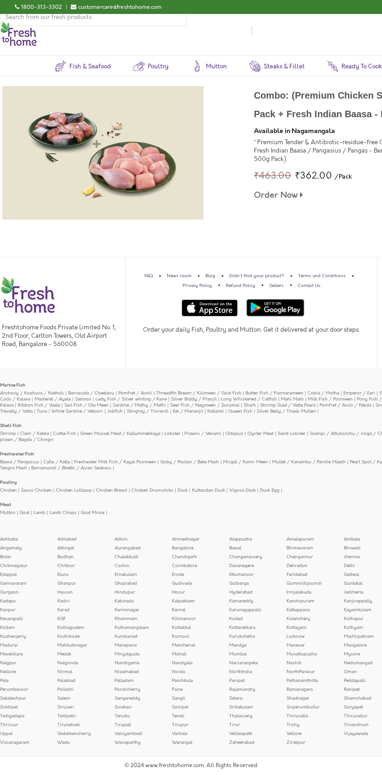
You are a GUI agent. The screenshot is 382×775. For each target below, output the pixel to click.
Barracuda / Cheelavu (91, 393)
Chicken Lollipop (74, 490)
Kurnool (180, 636)
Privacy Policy (197, 285)
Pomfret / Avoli (135, 393)
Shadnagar (297, 698)
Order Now (277, 195)
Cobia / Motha (323, 393)
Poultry (8, 482)
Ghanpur (66, 583)
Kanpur (7, 610)
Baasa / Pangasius (19, 462)
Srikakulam (241, 707)
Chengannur (299, 557)
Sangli (178, 698)
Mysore (352, 654)
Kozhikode (68, 636)
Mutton (7, 512)
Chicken (8, 490)
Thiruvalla (297, 716)
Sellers (276, 285)
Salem (63, 698)
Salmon (83, 399)
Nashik (293, 663)
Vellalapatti (240, 733)
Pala (4, 680)
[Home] (18, 25)
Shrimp (8, 433)
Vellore (293, 733)
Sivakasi (123, 707)
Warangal (182, 742)
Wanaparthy (128, 742)
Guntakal (353, 583)
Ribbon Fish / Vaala (39, 405)
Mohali (179, 654)
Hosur (178, 592)
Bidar (5, 557)
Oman (350, 671)
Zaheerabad (241, 742)
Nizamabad (127, 671)
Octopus (234, 433)
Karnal (178, 610)
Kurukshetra (242, 636)
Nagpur (8, 663)
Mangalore (355, 645)
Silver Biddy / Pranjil (194, 399)
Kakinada (124, 601)
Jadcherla (353, 592)
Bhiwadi (352, 548)
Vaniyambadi (129, 733)
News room (179, 276)
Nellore (8, 671)
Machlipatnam (359, 636)
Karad (63, 610)
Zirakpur (295, 742)
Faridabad (296, 574)
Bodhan (65, 557)
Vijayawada (356, 733)
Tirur (234, 725)
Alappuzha (240, 539)
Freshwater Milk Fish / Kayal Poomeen (115, 462)
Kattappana (298, 610)
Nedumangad (358, 663)
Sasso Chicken (36, 490)
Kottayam (296, 627)
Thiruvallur (356, 716)
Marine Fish (12, 385)
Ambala (352, 539)
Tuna (42, 411)
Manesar (295, 645)
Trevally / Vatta (16, 411)
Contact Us (309, 285)
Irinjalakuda (298, 592)
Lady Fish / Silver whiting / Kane (131, 399)
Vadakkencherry (74, 733)
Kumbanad (126, 636)
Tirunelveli (68, 725)
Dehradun (296, 565)
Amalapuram (300, 539)
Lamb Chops (62, 512)
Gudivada (182, 583)
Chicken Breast (111, 490)
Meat (5, 504)
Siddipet (9, 707)
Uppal (6, 733)
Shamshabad (357, 698)
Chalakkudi (126, 557)
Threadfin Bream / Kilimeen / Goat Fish (198, 393)
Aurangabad (128, 548)
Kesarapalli (11, 618)
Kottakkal (181, 627)
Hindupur (125, 592)
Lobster (172, 433)
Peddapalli (355, 680)
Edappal (8, 574)
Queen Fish (240, 411)
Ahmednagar (185, 539)
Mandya (237, 645)
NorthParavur (300, 671)
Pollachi (65, 689)
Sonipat (180, 707)
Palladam (124, 680)
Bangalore (182, 548)
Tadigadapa (12, 716)
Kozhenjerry (13, 636)
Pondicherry (127, 689)
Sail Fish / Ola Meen (86, 405)
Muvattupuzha (301, 654)
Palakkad (66, 680)
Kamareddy (241, 601)
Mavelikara (11, 654)
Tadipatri (66, 716)
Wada (63, 742)
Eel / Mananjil (188, 411)
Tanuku (122, 716)
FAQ (148, 276)
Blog (210, 276)
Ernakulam (126, 574)
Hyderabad (240, 592)
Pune (177, 689)
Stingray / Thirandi (148, 411)
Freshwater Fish (17, 454)
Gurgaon (9, 592)
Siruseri (65, 707)
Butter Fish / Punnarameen (274, 393)
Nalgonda (67, 663)
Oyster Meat (260, 433)
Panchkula (182, 680)
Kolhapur (353, 618)
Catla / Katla (56, 462)
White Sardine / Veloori (77, 411)
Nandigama (127, 663)
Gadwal (351, 574)
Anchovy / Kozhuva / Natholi (32, 393)
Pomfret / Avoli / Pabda (345, 405)
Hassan (65, 592)
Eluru (62, 574)
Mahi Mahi (292, 399)
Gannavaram (13, 583)
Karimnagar (127, 610)
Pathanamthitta (302, 680)
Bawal (235, 548)
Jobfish (115, 411)
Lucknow (295, 636)
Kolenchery (298, 618)
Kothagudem (70, 627)
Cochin (122, 565)
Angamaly (11, 548)
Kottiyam (353, 627)
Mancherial (183, 645)
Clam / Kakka (34, 433)
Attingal (65, 548)
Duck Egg (270, 490)
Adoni (121, 539)
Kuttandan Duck (208, 490)
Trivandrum (356, 725)
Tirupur (180, 725)
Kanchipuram (300, 601)
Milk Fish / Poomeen (330, 399)
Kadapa (7, 601)
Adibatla (9, 539)
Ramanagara (299, 689)
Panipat (237, 680)
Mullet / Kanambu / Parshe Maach (309, 462)
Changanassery (245, 557)
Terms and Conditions (322, 276)
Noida (178, 671)
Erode (178, 574)
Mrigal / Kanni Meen (245, 462)
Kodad (236, 618)
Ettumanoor (241, 574)
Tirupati (123, 725)
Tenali (178, 716)
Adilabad (66, 539)
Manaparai (126, 645)
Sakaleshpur (13, 698)
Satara (235, 698)
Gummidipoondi (304, 583)
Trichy (293, 725)
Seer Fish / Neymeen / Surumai (204, 405)
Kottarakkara (242, 627)
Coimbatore (184, 565)
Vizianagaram (14, 742)
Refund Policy (240, 285)
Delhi (349, 565)
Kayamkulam (357, 610)
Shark (250, 405)
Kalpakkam (183, 601)
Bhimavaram (299, 548)
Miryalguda (127, 654)
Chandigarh (184, 557)
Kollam (7, 627)
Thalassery (240, 716)
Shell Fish (10, 425)
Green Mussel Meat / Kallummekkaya (120, 433)
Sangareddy (127, 698)
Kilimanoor (184, 618)
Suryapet (353, 707)
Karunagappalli (245, 610)
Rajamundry (242, 689)
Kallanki (215, 411)
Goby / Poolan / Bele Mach (189, 462)
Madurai (9, 645)
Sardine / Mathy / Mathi (139, 405)
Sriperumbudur (303, 707)
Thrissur (9, 725)
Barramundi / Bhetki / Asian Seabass (71, 468)
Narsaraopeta (243, 663)
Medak (64, 654)
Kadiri (63, 601)
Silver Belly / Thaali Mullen (286, 411)
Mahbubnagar (72, 645)
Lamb (39, 512)
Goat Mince (92, 512)
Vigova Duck (242, 490)
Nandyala (182, 663)
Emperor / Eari (359, 393)
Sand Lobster (292, 433)
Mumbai (238, 654)
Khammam (126, 618)
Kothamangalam (132, 627)
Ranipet (352, 689)
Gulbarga (239, 583)
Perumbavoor (14, 689)
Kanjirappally (358, 601)
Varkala (179, 733)
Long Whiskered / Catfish (249, 399)
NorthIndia (240, 671)
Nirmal (64, 671)
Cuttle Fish (64, 433)
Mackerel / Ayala (52, 399)
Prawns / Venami (202, 433)
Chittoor (66, 565)
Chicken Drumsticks (152, 490)
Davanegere (241, 565)
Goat (24, 512)
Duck (182, 490)
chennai (352, 557)
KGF (61, 618)
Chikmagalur (13, 565)
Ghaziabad (126, 583)
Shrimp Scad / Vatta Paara (287, 405)
